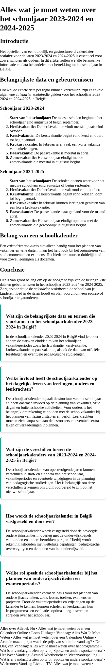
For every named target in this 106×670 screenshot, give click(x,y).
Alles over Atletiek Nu (17, 628)
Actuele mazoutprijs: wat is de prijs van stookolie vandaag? (46, 642)
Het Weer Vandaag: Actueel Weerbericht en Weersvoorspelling (48, 655)
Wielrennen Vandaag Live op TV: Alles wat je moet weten (45, 664)
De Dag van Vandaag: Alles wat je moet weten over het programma (50, 644)
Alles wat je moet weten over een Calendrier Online (53, 637)
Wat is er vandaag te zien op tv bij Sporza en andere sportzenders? (51, 650)
